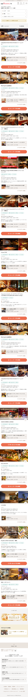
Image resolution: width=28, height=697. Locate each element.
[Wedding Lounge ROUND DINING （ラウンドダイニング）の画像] (14, 162)
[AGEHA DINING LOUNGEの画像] (14, 414)
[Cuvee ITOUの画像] (14, 244)
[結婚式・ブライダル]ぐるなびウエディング (8, 649)
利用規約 (9, 686)
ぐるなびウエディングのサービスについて (10, 691)
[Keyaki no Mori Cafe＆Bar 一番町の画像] (14, 532)
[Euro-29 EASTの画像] (14, 455)
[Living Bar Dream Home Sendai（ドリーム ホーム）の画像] (14, 34)
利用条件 (13, 686)
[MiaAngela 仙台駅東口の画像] (14, 78)
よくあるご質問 (22, 691)
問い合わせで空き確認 (15, 444)
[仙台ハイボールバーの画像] (14, 574)
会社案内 (5, 686)
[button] (14, 661)
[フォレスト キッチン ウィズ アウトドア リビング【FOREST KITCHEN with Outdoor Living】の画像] (14, 286)
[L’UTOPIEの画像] (14, 497)
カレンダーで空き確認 (15, 66)
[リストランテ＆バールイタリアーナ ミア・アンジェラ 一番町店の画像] (14, 119)
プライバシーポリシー (20, 686)
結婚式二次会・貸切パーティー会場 (7, 650)
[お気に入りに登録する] (25, 40)
